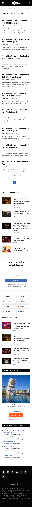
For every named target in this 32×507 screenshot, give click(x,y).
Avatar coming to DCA (10, 437)
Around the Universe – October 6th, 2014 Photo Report (16, 40)
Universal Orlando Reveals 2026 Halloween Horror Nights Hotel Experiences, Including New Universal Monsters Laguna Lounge (21, 201)
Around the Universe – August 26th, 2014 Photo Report (14, 94)
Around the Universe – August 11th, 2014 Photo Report (16, 130)
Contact (20, 482)
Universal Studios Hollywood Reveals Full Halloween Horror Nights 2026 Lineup (21, 238)
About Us (5, 482)
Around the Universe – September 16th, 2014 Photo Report (15, 57)
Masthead (13, 482)
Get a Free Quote (16, 415)
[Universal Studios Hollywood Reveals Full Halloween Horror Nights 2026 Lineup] (6, 239)
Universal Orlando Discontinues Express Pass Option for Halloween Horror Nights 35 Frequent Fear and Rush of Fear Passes (21, 227)
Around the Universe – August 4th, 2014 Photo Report (16, 146)
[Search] (29, 3)
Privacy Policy (16, 286)
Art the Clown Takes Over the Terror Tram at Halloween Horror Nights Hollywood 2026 (21, 360)
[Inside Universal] (16, 3)
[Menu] (3, 3)
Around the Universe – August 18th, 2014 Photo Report (16, 111)
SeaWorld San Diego (9, 446)
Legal (26, 482)
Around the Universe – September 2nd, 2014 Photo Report (15, 76)
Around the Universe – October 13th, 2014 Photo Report (14, 22)
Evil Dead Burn (8, 456)
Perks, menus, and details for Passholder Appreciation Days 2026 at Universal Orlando (21, 248)
